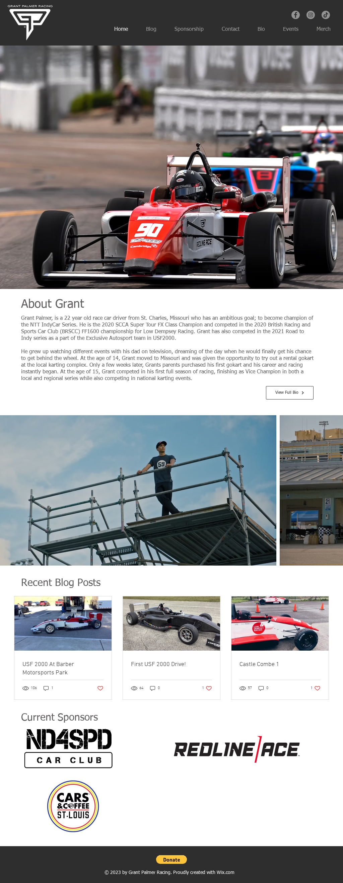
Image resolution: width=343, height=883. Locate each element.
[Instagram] (310, 15)
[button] (171, 859)
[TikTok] (326, 15)
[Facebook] (295, 15)
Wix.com (225, 872)
